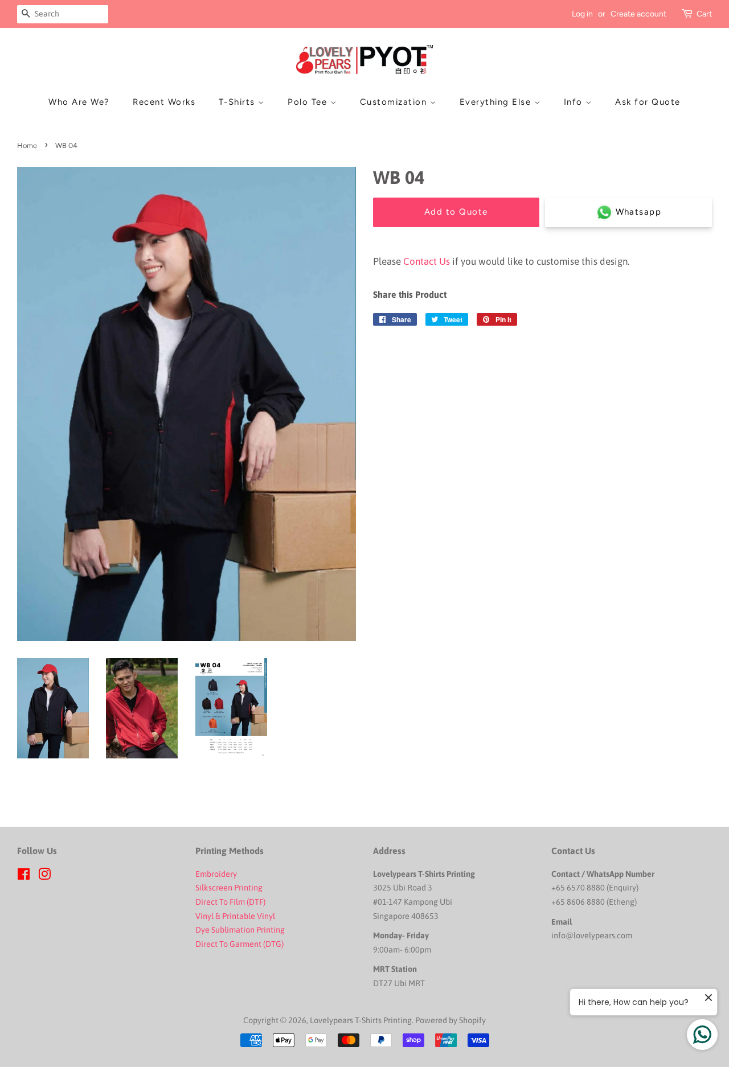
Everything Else (497, 102)
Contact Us (426, 261)
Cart (704, 14)
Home (27, 145)
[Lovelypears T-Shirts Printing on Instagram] (44, 876)
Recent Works (164, 102)
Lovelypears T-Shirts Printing (361, 1020)
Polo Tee (309, 102)
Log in (582, 14)
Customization (395, 102)
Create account (638, 14)
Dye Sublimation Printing (240, 929)
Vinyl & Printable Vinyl (236, 916)
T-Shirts (239, 102)
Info (575, 102)
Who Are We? (79, 102)
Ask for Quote (648, 102)
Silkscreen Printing (229, 887)
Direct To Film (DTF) (230, 901)
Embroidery (216, 874)
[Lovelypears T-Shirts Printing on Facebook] (23, 876)
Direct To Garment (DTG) (239, 944)
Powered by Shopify (450, 1020)
